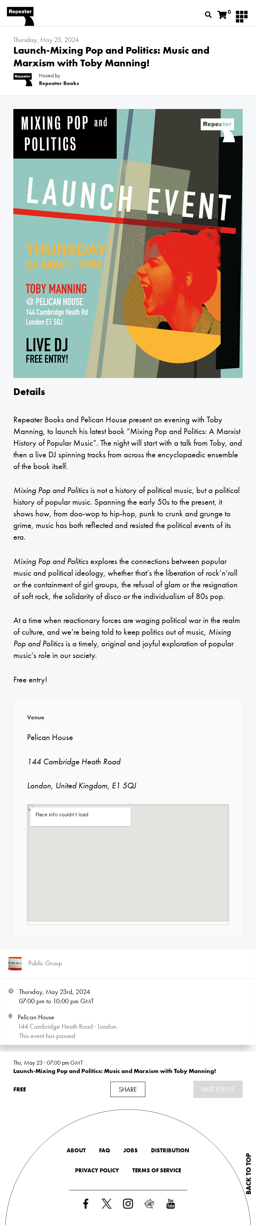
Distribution (170, 1150)
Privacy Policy (97, 1170)
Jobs (130, 1150)
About (76, 1150)
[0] (222, 15)
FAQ (104, 1150)
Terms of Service (156, 1170)
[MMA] (242, 16)
